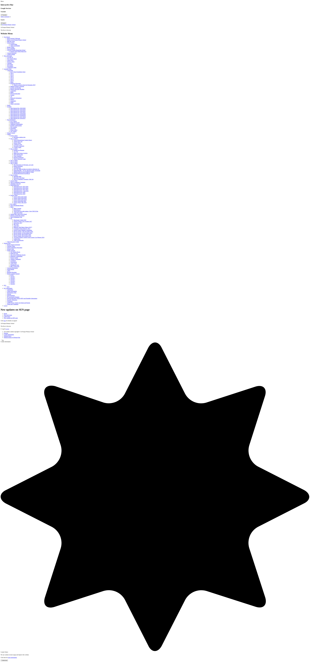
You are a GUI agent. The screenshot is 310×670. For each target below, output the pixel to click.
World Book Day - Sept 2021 (21, 191)
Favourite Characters (19, 146)
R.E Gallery (13, 204)
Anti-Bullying (17, 167)
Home (5, 313)
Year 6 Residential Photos (16, 205)
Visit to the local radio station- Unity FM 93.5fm (26, 211)
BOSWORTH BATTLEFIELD (22, 173)
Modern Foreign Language (17, 86)
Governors (10, 301)
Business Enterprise (19, 157)
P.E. (11, 218)
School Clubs (10, 249)
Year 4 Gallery (14, 162)
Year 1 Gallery (14, 138)
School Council (11, 133)
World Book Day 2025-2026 (21, 186)
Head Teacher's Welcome (13, 38)
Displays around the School (17, 215)
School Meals (10, 269)
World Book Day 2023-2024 (21, 188)
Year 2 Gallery (14, 149)
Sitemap (6, 333)
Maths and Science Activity (21, 153)
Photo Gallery (13, 130)
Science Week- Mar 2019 (20, 202)
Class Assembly (18, 156)
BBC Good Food (14, 266)
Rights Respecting (15, 122)
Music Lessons (17, 208)
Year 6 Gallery (14, 175)
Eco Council (13, 121)
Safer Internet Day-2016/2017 (18, 118)
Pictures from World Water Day (18, 51)
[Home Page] (8, 24)
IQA (5, 285)
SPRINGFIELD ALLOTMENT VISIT (24, 172)
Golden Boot (17, 239)
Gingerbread (13, 262)
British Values (10, 47)
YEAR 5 (12, 282)
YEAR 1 (12, 276)
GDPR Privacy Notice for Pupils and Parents (18, 302)
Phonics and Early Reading (17, 89)
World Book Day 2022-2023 (21, 189)
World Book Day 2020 (19, 192)
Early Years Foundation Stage (17, 72)
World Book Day (14, 185)
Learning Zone (7, 69)
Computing (13, 90)
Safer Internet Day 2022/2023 (18, 111)
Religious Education (15, 83)
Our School (7, 37)
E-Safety (9, 106)
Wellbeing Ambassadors (16, 124)
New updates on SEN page (11, 318)
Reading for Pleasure (19, 150)
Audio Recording (18, 212)
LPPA (8, 271)
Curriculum (10, 70)
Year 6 (12, 80)
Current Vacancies (11, 53)
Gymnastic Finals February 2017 (22, 228)
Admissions (10, 289)
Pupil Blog (13, 128)
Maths (11, 92)
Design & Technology (16, 98)
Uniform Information (12, 268)
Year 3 (12, 76)
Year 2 (12, 74)
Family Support (11, 250)
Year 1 (12, 73)
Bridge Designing (18, 166)
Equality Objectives (12, 300)
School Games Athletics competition (23, 230)
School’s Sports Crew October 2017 (23, 221)
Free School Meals (12, 58)
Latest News (10, 60)
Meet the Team (11, 41)
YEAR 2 (12, 278)
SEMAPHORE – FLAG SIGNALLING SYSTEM (27, 170)
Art (11, 96)
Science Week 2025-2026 (20, 196)
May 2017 (16, 224)
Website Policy (7, 336)
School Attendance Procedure (14, 247)
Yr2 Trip (16, 151)
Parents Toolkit (14, 257)
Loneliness (13, 260)
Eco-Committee (11, 48)
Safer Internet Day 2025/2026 (18, 108)
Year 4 (12, 77)
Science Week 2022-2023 (20, 199)
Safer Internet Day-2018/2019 (18, 115)
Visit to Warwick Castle (20, 159)
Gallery (9, 134)
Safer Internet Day (18, 154)
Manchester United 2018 (20, 220)
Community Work (11, 67)
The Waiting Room (15, 252)
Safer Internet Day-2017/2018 (18, 117)
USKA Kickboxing (18, 240)
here (5, 320)
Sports (8, 105)
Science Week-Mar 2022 (20, 201)
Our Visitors (13, 131)
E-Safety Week (17, 147)
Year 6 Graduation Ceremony (17, 182)
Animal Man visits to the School (18, 214)
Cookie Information (9, 334)
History (12, 99)
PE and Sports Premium (13, 297)
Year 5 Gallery (14, 163)
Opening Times (11, 246)
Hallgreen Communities (16, 256)
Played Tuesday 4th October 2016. (22, 234)
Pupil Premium (11, 295)
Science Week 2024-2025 (20, 198)
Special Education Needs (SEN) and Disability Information (22, 298)
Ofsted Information (12, 291)
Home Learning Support (13, 273)
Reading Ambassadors (16, 125)
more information (12, 657)
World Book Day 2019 (19, 194)
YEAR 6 (12, 284)
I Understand (4, 660)
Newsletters (10, 66)
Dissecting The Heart (19, 178)
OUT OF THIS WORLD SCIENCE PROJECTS (26, 169)
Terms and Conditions (12, 304)
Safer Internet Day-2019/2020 (18, 114)
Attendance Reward (15, 183)
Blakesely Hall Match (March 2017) (23, 227)
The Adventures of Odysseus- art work (23, 165)
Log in (5, 305)
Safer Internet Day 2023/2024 (18, 109)
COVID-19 (10, 57)
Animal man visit (18, 141)
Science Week (17, 143)
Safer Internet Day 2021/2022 (18, 112)
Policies (9, 294)
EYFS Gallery (14, 135)
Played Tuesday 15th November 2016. (23, 231)
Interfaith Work (17, 176)
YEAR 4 (12, 281)
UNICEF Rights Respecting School (16, 50)
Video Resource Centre (13, 241)
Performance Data (11, 292)
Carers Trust (13, 263)
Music (11, 82)
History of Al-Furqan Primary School (16, 40)
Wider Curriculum (15, 103)
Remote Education (12, 272)
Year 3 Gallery (14, 160)
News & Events (8, 56)
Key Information (8, 288)
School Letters (10, 61)
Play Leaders (13, 127)
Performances (17, 210)
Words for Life (14, 253)
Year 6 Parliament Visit (16, 217)
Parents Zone (7, 243)
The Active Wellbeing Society (18, 255)
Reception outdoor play (20, 137)
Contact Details (11, 54)
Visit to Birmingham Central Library (23, 140)
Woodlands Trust (14, 265)
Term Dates (10, 64)
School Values (10, 42)
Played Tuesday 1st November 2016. (23, 233)
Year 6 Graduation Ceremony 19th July (24, 179)
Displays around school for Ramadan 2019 (24, 85)
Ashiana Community (15, 259)
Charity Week (13, 180)
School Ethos (13, 44)
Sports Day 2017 (18, 223)
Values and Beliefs (15, 45)
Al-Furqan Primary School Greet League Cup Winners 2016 (29, 237)
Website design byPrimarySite (12, 337)
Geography (13, 101)
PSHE (12, 102)
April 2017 (16, 226)
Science (12, 95)
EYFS (12, 275)
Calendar (9, 63)
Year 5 (12, 79)
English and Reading (15, 88)
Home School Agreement (13, 244)
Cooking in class (18, 144)
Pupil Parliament (11, 119)
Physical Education (15, 93)
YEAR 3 (12, 279)
